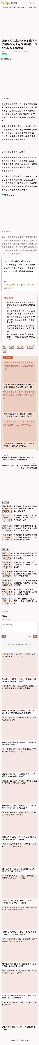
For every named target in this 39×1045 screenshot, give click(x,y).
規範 (4, 637)
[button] (27, 3)
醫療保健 (12, 7)
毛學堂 (11, 347)
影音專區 (28, 7)
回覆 (35, 637)
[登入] (33, 3)
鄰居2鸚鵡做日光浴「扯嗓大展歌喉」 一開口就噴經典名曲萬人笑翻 (21, 337)
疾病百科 (20, 7)
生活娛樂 (5, 7)
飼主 (4, 351)
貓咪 (4, 347)
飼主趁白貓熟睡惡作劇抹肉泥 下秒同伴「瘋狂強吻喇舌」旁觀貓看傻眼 (21, 319)
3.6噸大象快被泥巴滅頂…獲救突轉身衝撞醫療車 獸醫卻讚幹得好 (21, 305)
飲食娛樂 (30, 347)
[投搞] (30, 3)
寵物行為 (20, 347)
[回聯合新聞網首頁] (5, 3)
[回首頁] (9, 3)
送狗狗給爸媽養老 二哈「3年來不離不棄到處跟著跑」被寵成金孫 (21, 328)
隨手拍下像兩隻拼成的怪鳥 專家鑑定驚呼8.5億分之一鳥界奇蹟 (21, 312)
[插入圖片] (30, 636)
